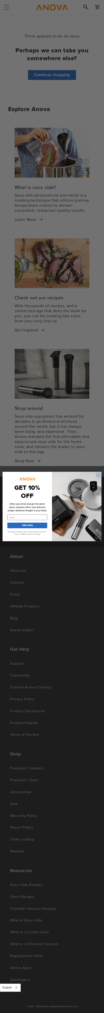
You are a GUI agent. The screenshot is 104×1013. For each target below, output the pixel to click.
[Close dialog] (98, 475)
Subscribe (27, 525)
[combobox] (10, 988)
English (7, 987)
